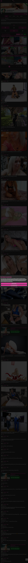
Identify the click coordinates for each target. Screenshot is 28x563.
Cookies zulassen (14, 283)
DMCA (16, 286)
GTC (13, 286)
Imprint (11, 286)
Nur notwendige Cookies (14, 285)
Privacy (15, 286)
